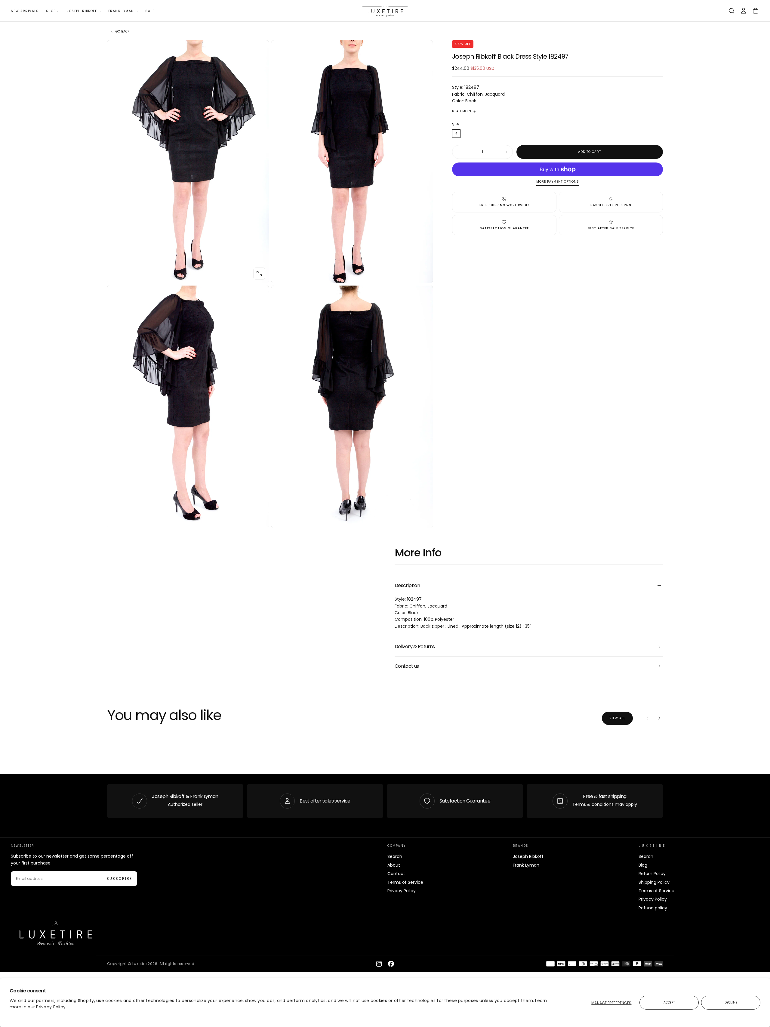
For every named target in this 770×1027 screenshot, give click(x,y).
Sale (149, 11)
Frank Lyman (121, 11)
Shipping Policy (654, 882)
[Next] (659, 718)
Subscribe (119, 878)
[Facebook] (391, 963)
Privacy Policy (51, 1007)
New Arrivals (25, 11)
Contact (396, 874)
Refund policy (653, 908)
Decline (731, 1002)
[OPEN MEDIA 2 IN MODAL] (259, 518)
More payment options (557, 182)
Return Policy (652, 874)
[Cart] (755, 11)
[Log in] (743, 11)
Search (394, 856)
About (393, 865)
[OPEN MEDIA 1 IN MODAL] (423, 273)
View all (617, 718)
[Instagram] (379, 963)
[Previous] (647, 718)
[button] (731, 11)
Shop (51, 11)
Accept (669, 1002)
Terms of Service (405, 882)
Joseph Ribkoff (82, 11)
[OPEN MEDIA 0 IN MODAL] (259, 273)
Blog (643, 865)
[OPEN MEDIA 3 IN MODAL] (423, 518)
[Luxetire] (56, 933)
